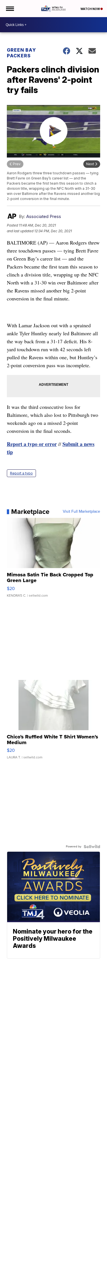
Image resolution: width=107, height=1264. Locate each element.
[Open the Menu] (9, 8)
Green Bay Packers (21, 52)
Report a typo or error (32, 444)
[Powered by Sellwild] (92, 847)
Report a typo (21, 473)
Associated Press (43, 216)
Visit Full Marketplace (81, 512)
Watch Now (90, 9)
